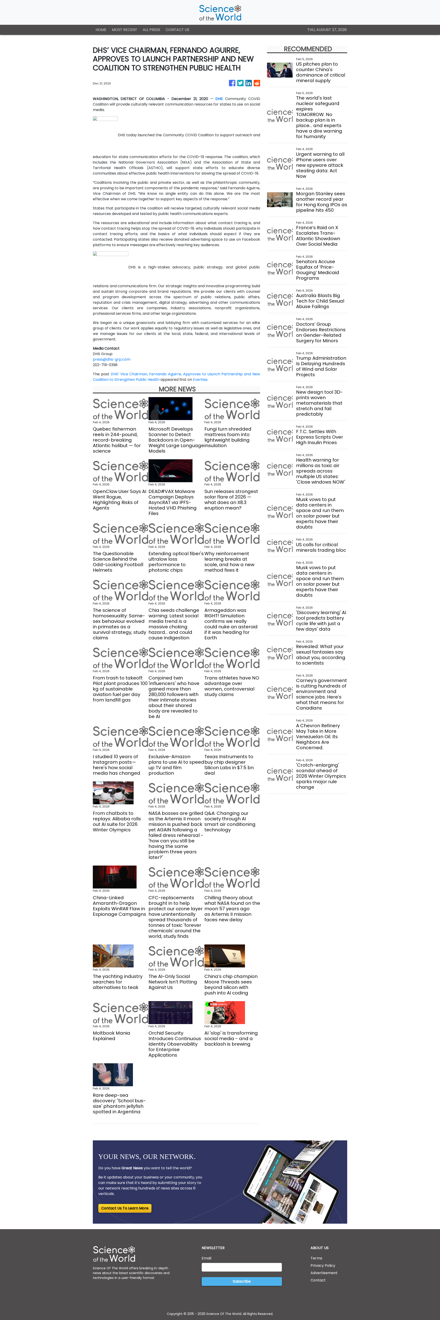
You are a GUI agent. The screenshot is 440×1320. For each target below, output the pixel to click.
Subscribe (242, 1281)
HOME (101, 29)
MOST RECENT (124, 29)
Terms (316, 1258)
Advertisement (324, 1272)
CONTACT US (177, 29)
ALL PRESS (151, 29)
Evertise (200, 379)
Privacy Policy (323, 1265)
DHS (219, 98)
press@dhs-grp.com (111, 359)
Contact (318, 1280)
